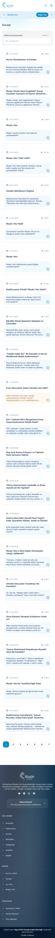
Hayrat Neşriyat (12, 914)
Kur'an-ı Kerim (11, 873)
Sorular (9, 834)
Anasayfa (9, 823)
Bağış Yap (42, 15)
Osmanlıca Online (13, 908)
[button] (46, 6)
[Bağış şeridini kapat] (52, 15)
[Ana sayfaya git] (7, 5)
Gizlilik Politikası (27, 935)
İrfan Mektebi (11, 919)
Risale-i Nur (10, 889)
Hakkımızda (10, 828)
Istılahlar (9, 850)
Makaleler (10, 839)
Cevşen (9, 879)
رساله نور (9, 884)
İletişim (8, 855)
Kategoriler (10, 845)
